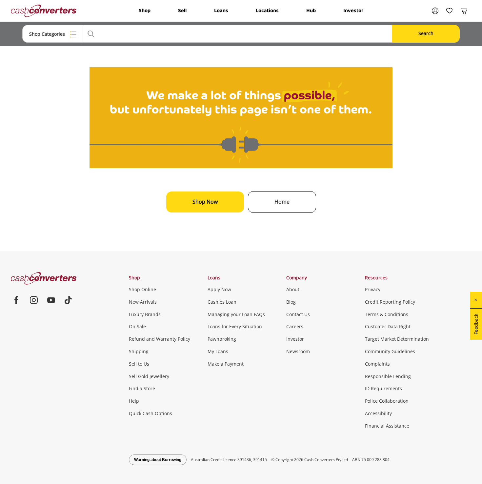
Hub (311, 10)
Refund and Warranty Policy (159, 339)
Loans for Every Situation (235, 326)
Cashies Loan (222, 302)
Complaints (377, 364)
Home (282, 201)
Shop (145, 10)
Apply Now (219, 289)
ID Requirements (383, 388)
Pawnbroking (222, 339)
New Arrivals (143, 302)
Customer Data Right (388, 326)
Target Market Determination (397, 339)
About (292, 289)
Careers (294, 326)
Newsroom (298, 351)
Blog (291, 302)
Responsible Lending (388, 376)
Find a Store (142, 388)
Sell (182, 10)
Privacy (372, 289)
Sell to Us (139, 364)
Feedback (476, 324)
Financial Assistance (387, 426)
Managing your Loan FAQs (236, 314)
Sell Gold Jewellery (149, 376)
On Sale (137, 326)
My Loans (218, 351)
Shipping (139, 351)
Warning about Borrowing (157, 459)
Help (134, 401)
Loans (221, 10)
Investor (353, 10)
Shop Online (142, 289)
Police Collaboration (387, 401)
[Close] (476, 300)
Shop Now (205, 201)
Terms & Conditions (386, 314)
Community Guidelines (390, 351)
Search (425, 33)
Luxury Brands (145, 314)
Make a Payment (226, 364)
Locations (267, 10)
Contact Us (298, 314)
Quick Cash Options (150, 413)
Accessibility (378, 413)
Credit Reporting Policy (390, 302)
